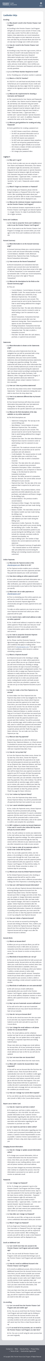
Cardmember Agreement (28, 1351)
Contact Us (9, 1349)
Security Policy (24, 1349)
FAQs (16, 1349)
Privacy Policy (35, 1349)
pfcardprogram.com (13, 565)
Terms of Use (14, 1351)
